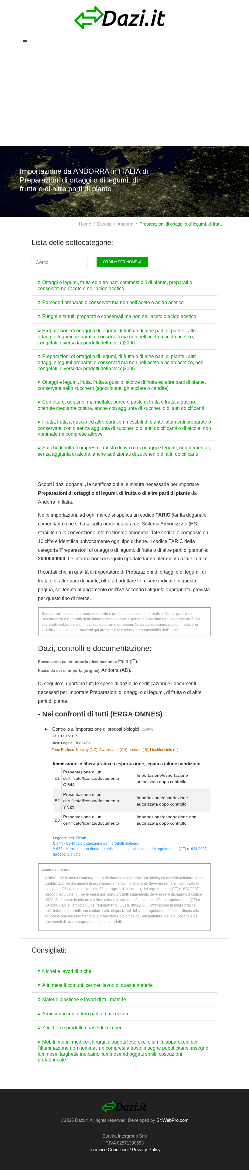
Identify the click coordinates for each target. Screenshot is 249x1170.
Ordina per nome (120, 262)
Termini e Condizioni (108, 1149)
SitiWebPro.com (172, 1120)
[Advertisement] (124, 100)
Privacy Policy (146, 1149)
